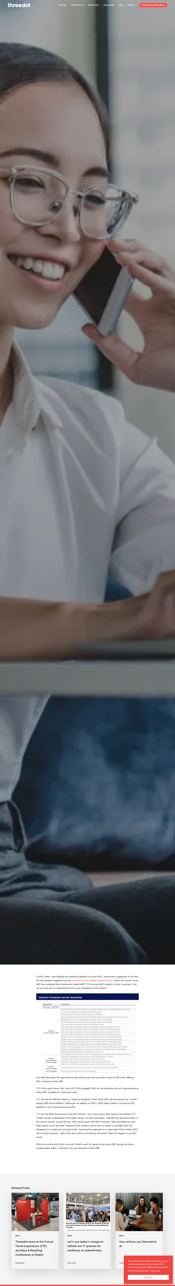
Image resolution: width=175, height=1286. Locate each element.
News (87, 491)
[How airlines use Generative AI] (139, 1231)
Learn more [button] (155, 1271)
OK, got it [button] (148, 1277)
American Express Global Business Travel (91, 980)
